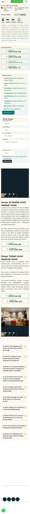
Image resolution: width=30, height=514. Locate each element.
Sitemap (4, 476)
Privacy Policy (15, 476)
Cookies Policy (15, 473)
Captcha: (6, 150)
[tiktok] (9, 499)
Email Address (6, 127)
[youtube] (13, 499)
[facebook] (5, 499)
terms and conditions (18, 156)
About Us (4, 479)
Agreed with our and (15, 157)
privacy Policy (7, 158)
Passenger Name (7, 120)
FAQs (3, 473)
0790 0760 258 (17, 1)
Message (5, 139)
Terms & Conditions (17, 479)
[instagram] (18, 499)
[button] (26, 1)
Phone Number (6, 133)
